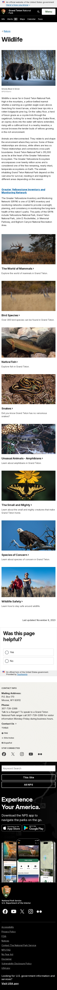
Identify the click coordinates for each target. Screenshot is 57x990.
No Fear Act (7, 954)
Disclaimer (7, 959)
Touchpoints (22, 674)
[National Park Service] (3, 12)
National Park (20, 11)
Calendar (31, 19)
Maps (22, 19)
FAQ (5, 733)
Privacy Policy (9, 931)
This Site (28, 777)
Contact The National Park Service (19, 945)
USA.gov (6, 968)
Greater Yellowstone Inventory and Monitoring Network (23, 191)
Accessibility (8, 927)
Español (7, 743)
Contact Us (8, 723)
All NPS (28, 784)
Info (3, 19)
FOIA (4, 936)
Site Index (8, 738)
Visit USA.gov (10, 983)
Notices (5, 940)
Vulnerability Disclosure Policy (17, 963)
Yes (12, 652)
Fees (40, 19)
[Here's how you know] (28, 4)
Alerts (11, 19)
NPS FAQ (6, 950)
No (11, 660)
